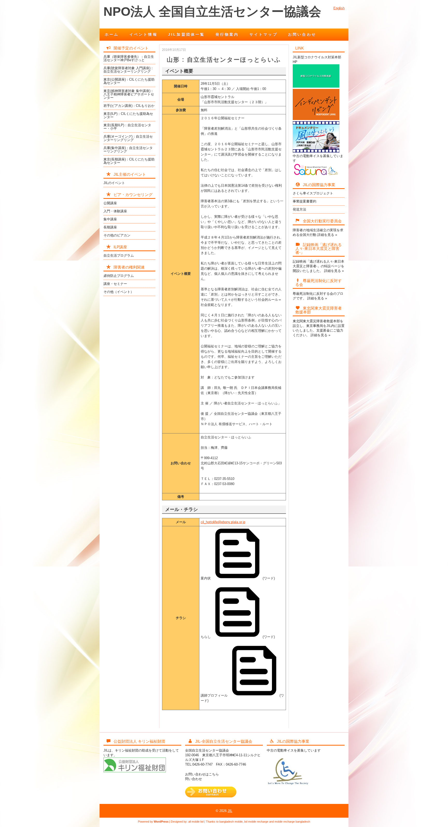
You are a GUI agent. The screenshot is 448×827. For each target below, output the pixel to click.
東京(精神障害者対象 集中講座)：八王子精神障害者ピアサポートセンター (128, 94)
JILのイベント (114, 183)
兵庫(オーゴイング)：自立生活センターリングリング (128, 138)
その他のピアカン (116, 235)
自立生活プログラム (118, 255)
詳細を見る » (327, 235)
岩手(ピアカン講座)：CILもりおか (129, 106)
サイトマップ (263, 34)
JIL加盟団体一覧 (186, 34)
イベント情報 (143, 34)
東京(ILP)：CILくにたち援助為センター (128, 115)
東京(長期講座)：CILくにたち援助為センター (129, 161)
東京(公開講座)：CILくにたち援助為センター (129, 81)
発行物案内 (227, 34)
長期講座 (110, 227)
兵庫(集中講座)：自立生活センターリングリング (128, 149)
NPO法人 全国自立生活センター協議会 (212, 11)
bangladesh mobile (231, 821)
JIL (230, 811)
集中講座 (110, 219)
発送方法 (299, 209)
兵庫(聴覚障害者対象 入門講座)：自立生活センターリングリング (128, 69)
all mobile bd (196, 821)
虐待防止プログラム (118, 276)
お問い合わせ (302, 34)
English (339, 8)
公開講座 (110, 203)
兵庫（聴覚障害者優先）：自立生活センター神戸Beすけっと (128, 58)
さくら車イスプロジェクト (313, 193)
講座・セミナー (115, 284)
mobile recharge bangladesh (292, 821)
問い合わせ (193, 779)
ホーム (112, 34)
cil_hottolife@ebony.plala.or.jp (223, 522)
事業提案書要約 (304, 201)
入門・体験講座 (115, 211)
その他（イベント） (118, 292)
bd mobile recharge (256, 821)
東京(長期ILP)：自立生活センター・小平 (127, 126)
